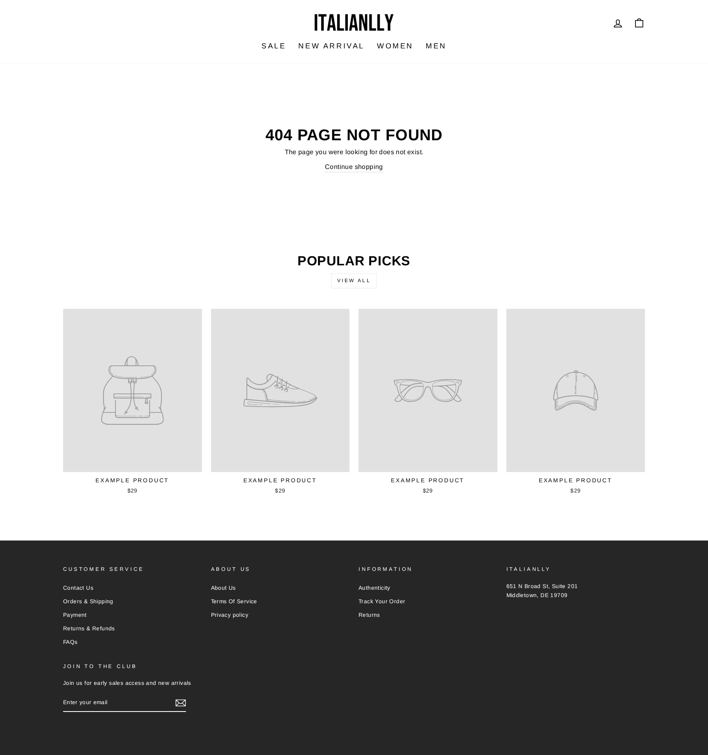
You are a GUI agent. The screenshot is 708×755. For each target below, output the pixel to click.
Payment (75, 615)
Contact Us (78, 588)
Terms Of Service (234, 601)
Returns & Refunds (89, 628)
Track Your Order (382, 601)
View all (354, 280)
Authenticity (374, 588)
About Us (223, 588)
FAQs (70, 642)
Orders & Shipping (88, 601)
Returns (369, 615)
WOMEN (395, 46)
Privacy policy (230, 615)
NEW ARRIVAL (331, 46)
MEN (436, 46)
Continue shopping (354, 166)
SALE (273, 46)
